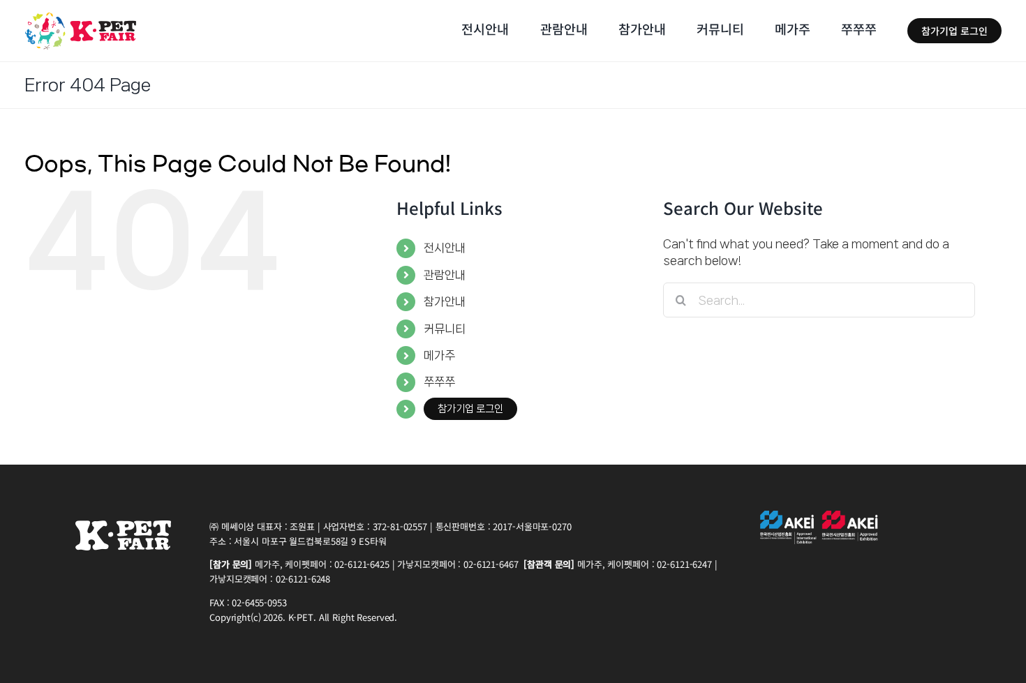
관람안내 (445, 275)
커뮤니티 (445, 328)
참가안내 (445, 301)
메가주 (439, 355)
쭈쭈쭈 (439, 381)
